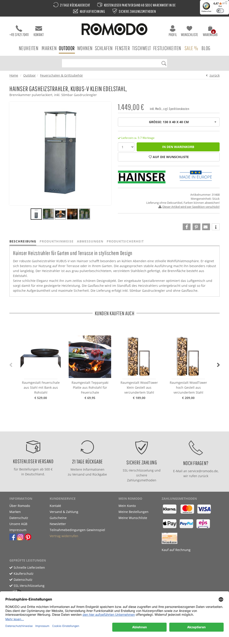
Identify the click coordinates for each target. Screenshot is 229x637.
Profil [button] (173, 34)
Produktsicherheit (125, 241)
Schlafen (104, 48)
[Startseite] (114, 29)
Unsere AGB (18, 524)
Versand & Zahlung (64, 512)
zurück (215, 75)
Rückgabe (99, 474)
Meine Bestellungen (133, 512)
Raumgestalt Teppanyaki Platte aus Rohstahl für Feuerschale (90, 387)
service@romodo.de (203, 471)
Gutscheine (58, 518)
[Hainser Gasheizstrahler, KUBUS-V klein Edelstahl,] (36, 214)
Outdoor (67, 48)
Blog (205, 48)
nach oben (113, 427)
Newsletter (58, 524)
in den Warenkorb (178, 147)
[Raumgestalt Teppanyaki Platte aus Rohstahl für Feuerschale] (90, 354)
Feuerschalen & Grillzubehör (61, 75)
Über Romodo (19, 506)
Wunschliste (189, 34)
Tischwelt (141, 48)
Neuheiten (28, 48)
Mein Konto (127, 506)
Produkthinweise (57, 241)
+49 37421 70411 (19, 34)
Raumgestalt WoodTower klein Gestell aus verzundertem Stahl (139, 387)
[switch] (220, 11)
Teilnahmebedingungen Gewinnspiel (77, 530)
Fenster (122, 48)
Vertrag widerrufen (64, 536)
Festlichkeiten (167, 48)
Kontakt (39, 34)
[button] (210, 32)
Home (13, 75)
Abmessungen (90, 241)
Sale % (191, 48)
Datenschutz (18, 518)
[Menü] (226, 2)
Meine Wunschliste (133, 518)
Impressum (17, 530)
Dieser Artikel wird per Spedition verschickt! (191, 207)
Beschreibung (22, 241)
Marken (49, 48)
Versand (78, 474)
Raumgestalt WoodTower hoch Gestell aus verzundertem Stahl (188, 387)
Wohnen (85, 48)
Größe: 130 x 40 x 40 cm (169, 122)
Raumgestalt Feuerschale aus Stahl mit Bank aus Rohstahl (41, 387)
